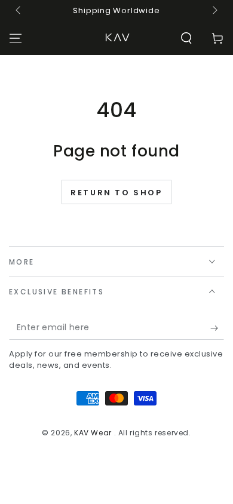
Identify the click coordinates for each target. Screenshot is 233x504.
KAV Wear (94, 433)
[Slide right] (214, 10)
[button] (186, 38)
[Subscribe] (217, 328)
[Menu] (15, 38)
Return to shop (116, 192)
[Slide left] (19, 10)
